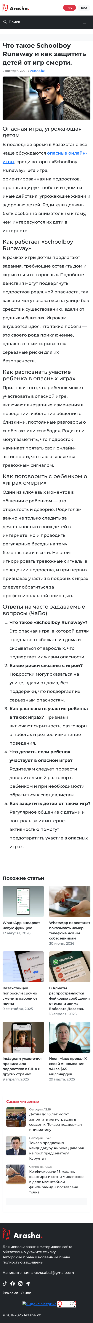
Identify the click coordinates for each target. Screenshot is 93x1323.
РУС (69, 7)
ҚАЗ (84, 7)
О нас (26, 1293)
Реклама (10, 1293)
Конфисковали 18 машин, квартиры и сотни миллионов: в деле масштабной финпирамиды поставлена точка (56, 1182)
